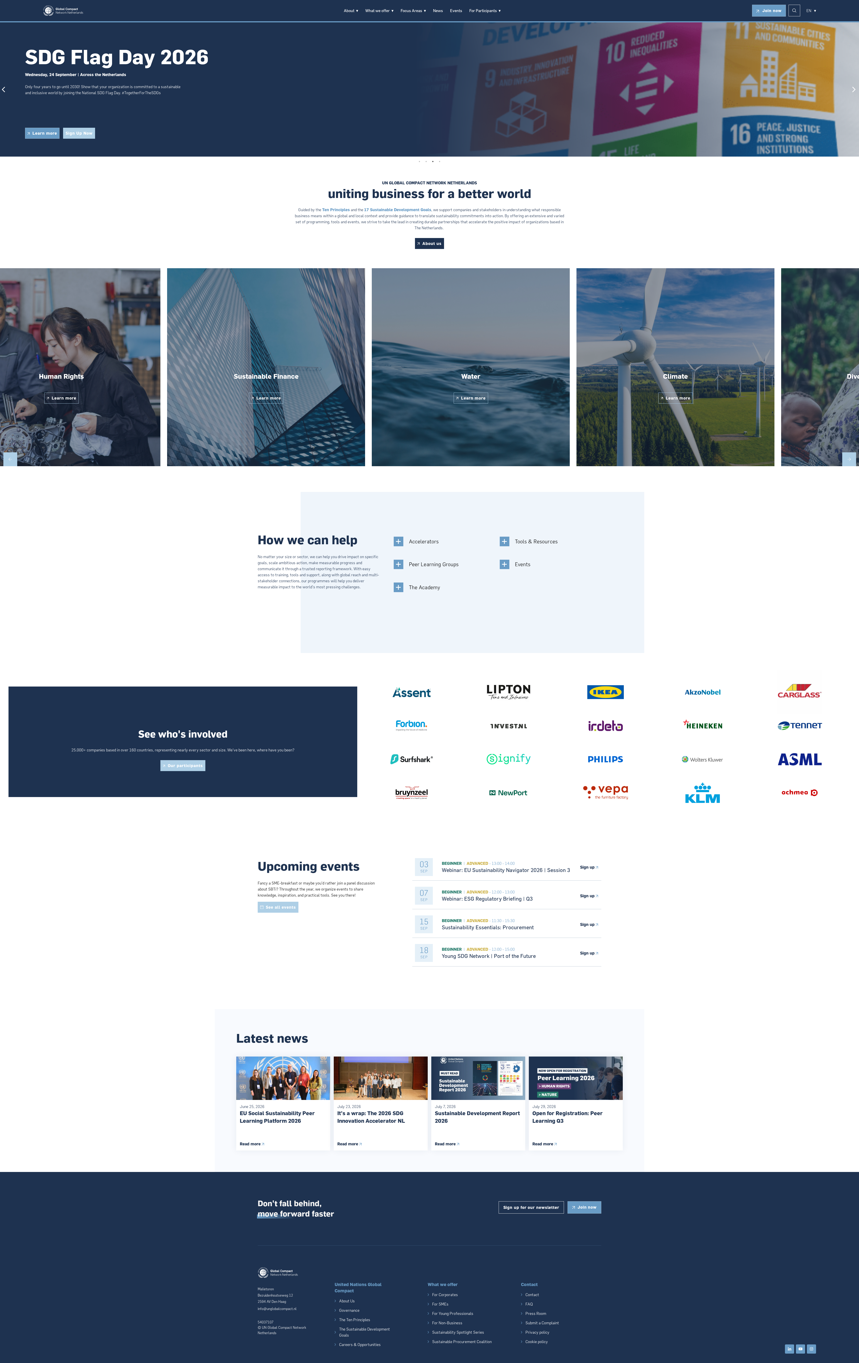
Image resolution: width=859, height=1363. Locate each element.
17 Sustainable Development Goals (397, 209)
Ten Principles (336, 209)
